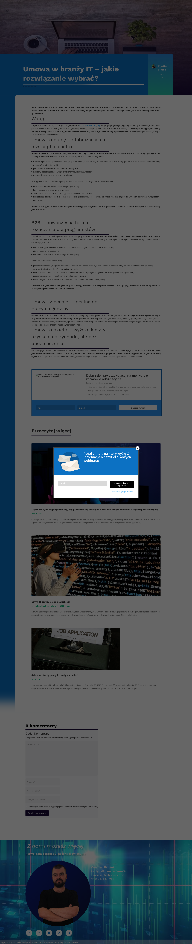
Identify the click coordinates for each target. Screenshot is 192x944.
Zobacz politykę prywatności (122, 491)
